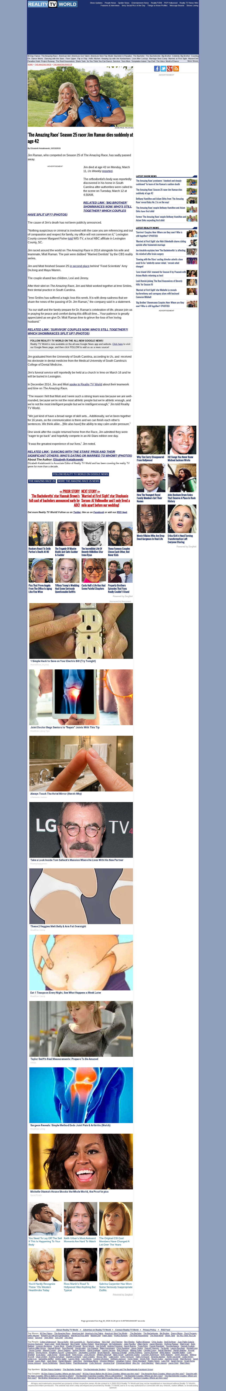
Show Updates (96, 3)
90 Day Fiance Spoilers (51, 1369)
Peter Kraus (77, 1355)
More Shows (193, 61)
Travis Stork (59, 1346)
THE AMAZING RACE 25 (42, 481)
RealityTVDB (156, 3)
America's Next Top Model (102, 56)
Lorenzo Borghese (44, 1346)
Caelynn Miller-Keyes (37, 1348)
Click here (117, 344)
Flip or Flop (82, 58)
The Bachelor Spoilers (72, 1369)
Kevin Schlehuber (50, 1363)
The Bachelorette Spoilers (95, 1369)
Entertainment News (140, 3)
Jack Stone (52, 1361)
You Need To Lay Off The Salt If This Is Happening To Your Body (45, 1241)
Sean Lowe (49, 1344)
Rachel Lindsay (93, 1342)
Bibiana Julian (136, 1350)
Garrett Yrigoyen (152, 1348)
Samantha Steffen (46, 1359)
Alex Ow (136, 1363)
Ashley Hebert (87, 1344)
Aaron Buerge (130, 1346)
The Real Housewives (65, 61)
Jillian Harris (142, 1344)
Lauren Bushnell (151, 1352)
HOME (30, 64)
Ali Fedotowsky (115, 1344)
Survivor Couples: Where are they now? (151, 1378)
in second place (80, 266)
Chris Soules (157, 1342)
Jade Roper (52, 1355)
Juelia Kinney (187, 1357)
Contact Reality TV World (127, 1330)
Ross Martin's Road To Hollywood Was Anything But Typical (80, 1287)
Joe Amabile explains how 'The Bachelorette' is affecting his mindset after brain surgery (160, 252)
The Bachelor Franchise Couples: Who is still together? (99, 1376)
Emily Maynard (62, 1344)
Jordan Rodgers (135, 1352)
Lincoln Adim (80, 1348)
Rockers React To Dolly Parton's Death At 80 (40, 550)
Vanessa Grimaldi (119, 1352)
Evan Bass (41, 1355)
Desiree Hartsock (35, 1344)
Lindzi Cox (32, 1359)
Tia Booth (165, 1348)
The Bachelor (139, 56)
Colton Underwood (48, 1342)
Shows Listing (192, 5)
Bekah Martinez (165, 1350)
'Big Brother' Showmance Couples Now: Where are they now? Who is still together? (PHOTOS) (160, 304)
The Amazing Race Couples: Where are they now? (162, 1374)
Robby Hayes (154, 1361)
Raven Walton (66, 1363)
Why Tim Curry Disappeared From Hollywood (150, 458)
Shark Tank (81, 61)
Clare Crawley (89, 1357)
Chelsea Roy (71, 1352)
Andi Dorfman (170, 1342)
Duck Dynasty (190, 1333)
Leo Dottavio (92, 1348)
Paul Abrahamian (80, 1363)
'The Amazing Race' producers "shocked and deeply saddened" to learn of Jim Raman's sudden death (159, 182)
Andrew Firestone (115, 1346)
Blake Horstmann (107, 1348)
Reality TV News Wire (189, 3)
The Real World (156, 1335)
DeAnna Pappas (171, 1344)
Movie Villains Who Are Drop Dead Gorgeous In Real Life (150, 537)
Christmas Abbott (123, 1363)
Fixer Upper (71, 58)
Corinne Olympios (101, 1359)
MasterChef (193, 58)
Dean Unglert (41, 1357)
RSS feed (122, 512)
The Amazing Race (49, 56)
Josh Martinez (147, 1363)
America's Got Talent (81, 56)
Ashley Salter (61, 1359)
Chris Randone (123, 1348)
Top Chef (151, 61)
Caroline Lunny (150, 1350)
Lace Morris (86, 1359)
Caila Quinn (114, 1357)
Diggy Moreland (139, 1361)
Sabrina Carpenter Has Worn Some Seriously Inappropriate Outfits (115, 1287)
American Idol (64, 56)
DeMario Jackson (118, 1359)
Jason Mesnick (156, 1344)
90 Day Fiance (34, 56)
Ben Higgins (129, 1342)
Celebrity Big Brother (181, 56)
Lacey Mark (40, 1361)
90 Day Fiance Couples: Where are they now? (61, 1374)
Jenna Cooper (35, 1350)
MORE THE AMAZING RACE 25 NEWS (78, 481)
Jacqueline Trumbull (87, 1352)
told (70, 238)
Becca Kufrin (63, 1342)
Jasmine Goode (171, 1359)
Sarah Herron (177, 1361)
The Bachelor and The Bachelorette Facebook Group (130, 1369)
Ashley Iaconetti (173, 1357)
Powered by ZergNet (123, 596)
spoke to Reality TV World (85, 384)
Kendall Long (192, 1348)
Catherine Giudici (132, 1355)
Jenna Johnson (34, 1363)
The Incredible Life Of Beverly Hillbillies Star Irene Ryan (92, 552)
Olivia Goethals (93, 1350)
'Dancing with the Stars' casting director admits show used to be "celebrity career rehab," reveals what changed (159, 263)
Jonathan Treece (123, 1361)
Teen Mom (125, 61)
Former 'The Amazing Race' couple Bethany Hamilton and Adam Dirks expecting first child (161, 218)
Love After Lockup (140, 58)
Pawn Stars (107, 1335)
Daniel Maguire (65, 1361)
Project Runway (48, 61)
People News (110, 3)
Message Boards (177, 5)
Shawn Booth (64, 1355)
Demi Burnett (67, 1348)
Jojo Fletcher (117, 1342)
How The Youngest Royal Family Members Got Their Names (149, 498)
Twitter (77, 512)
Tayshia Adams (172, 1346)
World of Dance (172, 61)
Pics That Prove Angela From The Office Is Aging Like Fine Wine (40, 588)
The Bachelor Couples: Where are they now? (143, 1376)
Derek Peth (145, 1359)
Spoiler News (123, 3)
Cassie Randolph (157, 1346)
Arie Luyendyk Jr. (77, 1342)
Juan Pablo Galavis (186, 1342)
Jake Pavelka (130, 1344)
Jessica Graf (108, 1363)
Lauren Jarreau (108, 1350)
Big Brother (166, 56)
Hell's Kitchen (94, 58)
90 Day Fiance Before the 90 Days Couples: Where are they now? (111, 1374)
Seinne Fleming (78, 1350)
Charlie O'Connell (73, 1346)
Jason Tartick (137, 1348)
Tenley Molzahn (181, 1355)
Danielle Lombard (73, 1357)
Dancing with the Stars (54, 58)
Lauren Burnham (178, 1348)
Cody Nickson (95, 1363)
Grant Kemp (189, 1361)
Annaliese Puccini (56, 1352)
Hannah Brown (54, 1348)
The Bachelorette (153, 56)
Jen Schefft (101, 1346)
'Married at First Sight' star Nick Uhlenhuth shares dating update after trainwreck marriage (161, 243)
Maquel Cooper (49, 1350)
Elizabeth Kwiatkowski (68, 459)
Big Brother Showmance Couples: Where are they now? (62, 1378)
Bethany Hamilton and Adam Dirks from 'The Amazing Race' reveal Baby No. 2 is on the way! (160, 200)
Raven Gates (157, 1359)
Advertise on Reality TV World (97, 1330)
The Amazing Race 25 (62, 64)
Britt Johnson (122, 1350)
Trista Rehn (143, 1346)
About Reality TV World (67, 1330)
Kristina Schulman (56, 1357)
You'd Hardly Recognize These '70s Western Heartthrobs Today (42, 1287)
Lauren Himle (74, 1359)
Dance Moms (37, 58)
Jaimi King (77, 1361)
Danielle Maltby (178, 1352)
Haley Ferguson (142, 1357)
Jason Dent (173, 1363)
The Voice (160, 61)
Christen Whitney (107, 1361)
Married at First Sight (177, 58)
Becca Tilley (102, 1357)
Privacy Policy (149, 1330)
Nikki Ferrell (118, 1355)
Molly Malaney (167, 1355)
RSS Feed (165, 1330)
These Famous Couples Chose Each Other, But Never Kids (119, 552)
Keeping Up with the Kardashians (116, 58)
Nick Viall (106, 1342)
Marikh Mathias (179, 1350)
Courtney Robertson (150, 1355)
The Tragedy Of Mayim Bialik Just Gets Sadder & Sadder (66, 552)
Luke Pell (165, 1361)
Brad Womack (101, 1344)
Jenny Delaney (64, 1350)
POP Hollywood (170, 3)
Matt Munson (185, 1359)
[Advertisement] (113, 1307)
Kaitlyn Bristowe (143, 1342)
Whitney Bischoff (104, 1355)
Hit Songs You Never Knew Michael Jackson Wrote (180, 458)
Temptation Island (138, 61)
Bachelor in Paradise (123, 56)
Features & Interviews (110, 5)
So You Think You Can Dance (99, 61)
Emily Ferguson (127, 1357)
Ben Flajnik (75, 1344)
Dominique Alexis (91, 1361)
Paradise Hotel (34, 61)
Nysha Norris (41, 1352)
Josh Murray (89, 1355)
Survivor (116, 61)
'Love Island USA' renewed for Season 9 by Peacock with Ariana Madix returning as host (161, 273)
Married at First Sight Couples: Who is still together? (110, 1378)
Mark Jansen (161, 1363)
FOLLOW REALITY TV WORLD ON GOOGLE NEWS (80, 474)
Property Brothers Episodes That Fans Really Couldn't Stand (118, 588)
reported (107, 171)
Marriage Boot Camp (158, 58)
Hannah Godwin (188, 1346)
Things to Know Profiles (157, 5)
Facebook (98, 512)
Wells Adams (165, 1352)
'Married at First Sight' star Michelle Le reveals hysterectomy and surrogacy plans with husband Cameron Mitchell (157, 293)
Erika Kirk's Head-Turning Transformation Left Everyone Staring (180, 539)
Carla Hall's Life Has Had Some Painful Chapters (93, 586)
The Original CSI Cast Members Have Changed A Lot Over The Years (114, 1241)
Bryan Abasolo (103, 1352)
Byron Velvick (88, 1346)
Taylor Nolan (132, 1359)
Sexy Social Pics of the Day (133, 5)
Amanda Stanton (158, 1357)
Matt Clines (185, 1363)
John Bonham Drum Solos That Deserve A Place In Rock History (182, 498)
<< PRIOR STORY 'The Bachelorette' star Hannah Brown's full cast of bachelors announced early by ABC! (54, 498)
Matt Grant (184, 1344)
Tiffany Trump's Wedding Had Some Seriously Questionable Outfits (67, 588)
